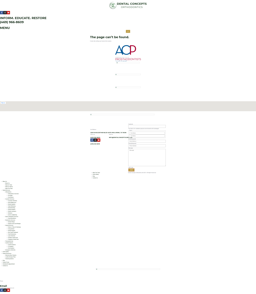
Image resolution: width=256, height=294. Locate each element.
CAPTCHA (130, 167)
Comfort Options (9, 243)
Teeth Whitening (11, 206)
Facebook (130, 124)
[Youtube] (8, 12)
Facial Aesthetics (12, 218)
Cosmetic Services (9, 199)
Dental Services (6, 190)
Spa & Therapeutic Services (11, 216)
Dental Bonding (11, 207)
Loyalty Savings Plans (10, 257)
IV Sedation (10, 246)
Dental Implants (11, 204)
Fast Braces (11, 197)
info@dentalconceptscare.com (120, 137)
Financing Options (9, 258)
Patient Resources (7, 253)
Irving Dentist (11, 228)
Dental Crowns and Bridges (14, 223)
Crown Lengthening (12, 214)
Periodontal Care (9, 241)
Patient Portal (6, 262)
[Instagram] (5, 12)
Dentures (10, 213)
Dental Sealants (11, 209)
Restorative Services (10, 220)
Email (132, 139)
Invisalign (10, 195)
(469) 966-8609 (12, 22)
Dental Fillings (11, 221)
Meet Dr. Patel (8, 185)
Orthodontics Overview (13, 193)
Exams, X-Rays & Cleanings (14, 227)
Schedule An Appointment (9, 264)
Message (130, 148)
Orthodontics (8, 192)
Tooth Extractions (12, 234)
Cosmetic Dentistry (12, 200)
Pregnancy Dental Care (13, 239)
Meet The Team (9, 188)
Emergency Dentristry (10, 250)
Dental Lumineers (12, 211)
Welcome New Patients (10, 255)
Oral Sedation (11, 248)
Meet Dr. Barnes (9, 186)
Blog (4, 260)
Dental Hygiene (11, 230)
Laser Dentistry (11, 235)
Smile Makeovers (12, 202)
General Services (9, 225)
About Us (5, 181)
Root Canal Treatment (13, 232)
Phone (132, 143)
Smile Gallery (6, 251)
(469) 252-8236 (95, 144)
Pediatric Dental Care (13, 237)
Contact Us (5, 265)
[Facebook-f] (1, 12)
